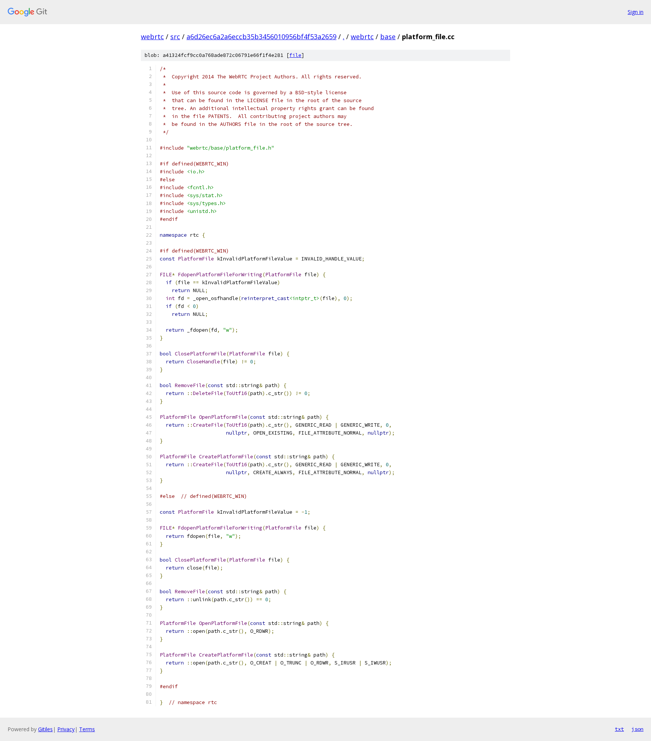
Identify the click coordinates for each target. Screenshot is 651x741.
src (175, 36)
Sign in (635, 11)
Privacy (66, 729)
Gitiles (45, 729)
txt (619, 729)
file (295, 55)
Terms (87, 729)
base (388, 36)
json (637, 729)
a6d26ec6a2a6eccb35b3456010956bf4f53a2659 (261, 36)
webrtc (152, 36)
